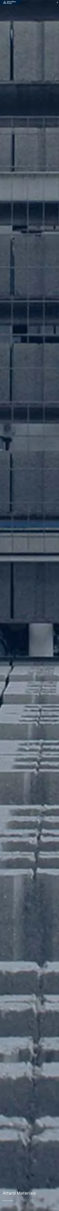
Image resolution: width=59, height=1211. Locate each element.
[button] (57, 2)
